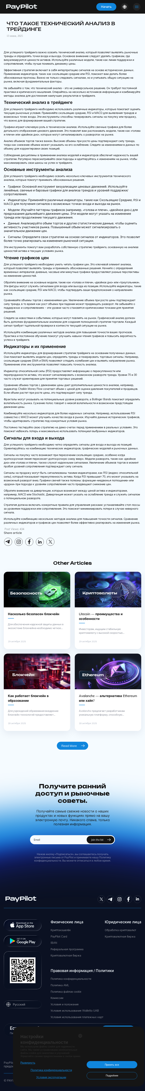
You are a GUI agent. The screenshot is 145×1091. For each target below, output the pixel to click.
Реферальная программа (67, 949)
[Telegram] (8, 542)
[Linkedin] (40, 542)
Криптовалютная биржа (66, 955)
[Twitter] (101, 899)
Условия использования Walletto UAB (75, 1010)
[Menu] (136, 7)
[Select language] (124, 7)
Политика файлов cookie (66, 991)
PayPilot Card (59, 936)
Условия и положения (65, 1004)
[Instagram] (19, 542)
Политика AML (60, 985)
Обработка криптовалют (120, 930)
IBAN (54, 943)
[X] (50, 542)
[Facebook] (29, 542)
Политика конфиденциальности (71, 979)
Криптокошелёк (61, 930)
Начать (106, 7)
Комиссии (57, 998)
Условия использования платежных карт (77, 1017)
